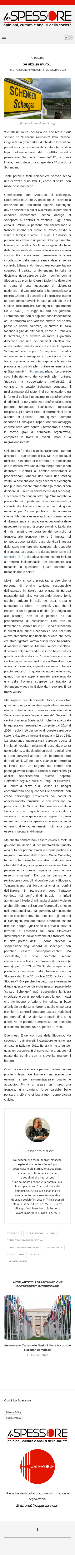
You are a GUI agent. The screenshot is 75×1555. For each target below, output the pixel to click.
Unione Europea (17, 1261)
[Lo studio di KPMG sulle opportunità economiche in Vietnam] (37, 1317)
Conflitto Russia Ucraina (23, 1247)
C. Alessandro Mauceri (26, 69)
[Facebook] (38, 1529)
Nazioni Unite (15, 1254)
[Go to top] (37, 1549)
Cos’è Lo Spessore (17, 1400)
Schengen (36, 371)
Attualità (13, 1233)
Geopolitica (54, 1247)
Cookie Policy (13, 1417)
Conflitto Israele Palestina (25, 1240)
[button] (7, 1328)
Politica (36, 1254)
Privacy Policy (13, 1412)
